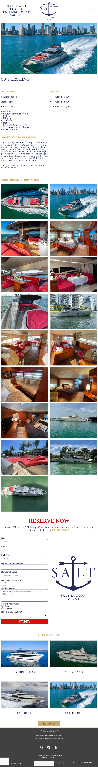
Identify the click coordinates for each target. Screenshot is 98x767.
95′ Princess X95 (24, 672)
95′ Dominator (73, 672)
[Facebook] (49, 747)
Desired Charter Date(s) (12, 563)
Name (4, 538)
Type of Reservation (10, 604)
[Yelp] (56, 747)
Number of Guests (9, 572)
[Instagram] (42, 747)
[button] (93, 11)
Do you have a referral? (11, 580)
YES (5, 582)
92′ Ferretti (24, 713)
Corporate (7, 608)
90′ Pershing (73, 713)
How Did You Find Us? (11, 612)
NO (5, 585)
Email (4, 547)
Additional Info (8, 588)
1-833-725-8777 (49, 730)
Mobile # (5, 555)
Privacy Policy (16, 763)
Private (6, 606)
